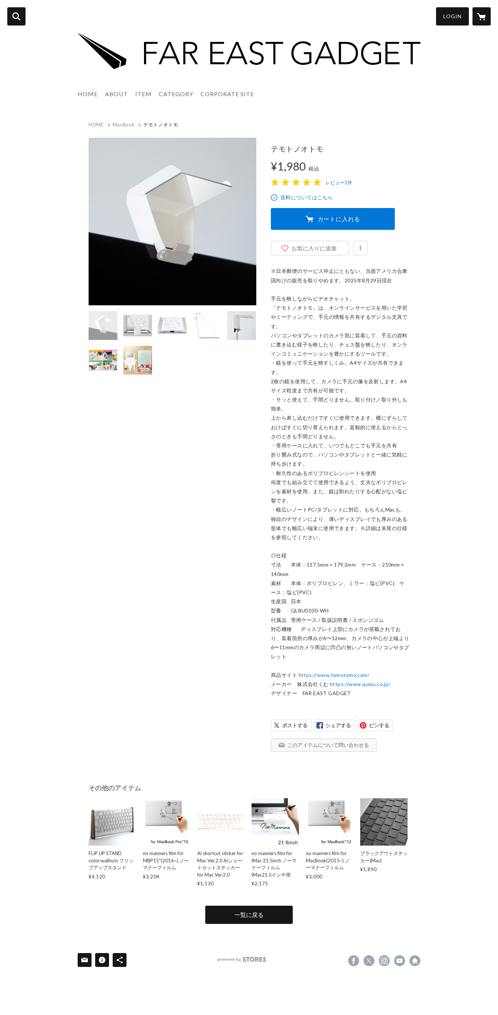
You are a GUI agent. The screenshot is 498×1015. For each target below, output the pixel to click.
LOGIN (452, 16)
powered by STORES (242, 959)
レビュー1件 (339, 182)
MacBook (124, 125)
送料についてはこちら (306, 197)
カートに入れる (339, 218)
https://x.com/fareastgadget (368, 960)
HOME (88, 93)
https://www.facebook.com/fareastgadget (353, 960)
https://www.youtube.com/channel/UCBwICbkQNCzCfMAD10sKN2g (399, 960)
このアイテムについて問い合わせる (328, 745)
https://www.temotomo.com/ (334, 675)
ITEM (143, 93)
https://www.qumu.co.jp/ (360, 684)
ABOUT (116, 93)
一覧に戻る (249, 914)
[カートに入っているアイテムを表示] (481, 16)
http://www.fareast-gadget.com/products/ (414, 960)
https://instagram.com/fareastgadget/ (384, 960)
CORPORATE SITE (227, 93)
